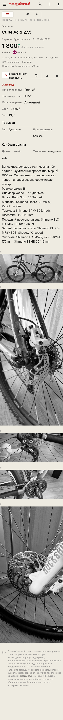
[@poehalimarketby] (27, 14)
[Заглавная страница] (19, 2)
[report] (57, 76)
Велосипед (7, 26)
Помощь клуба (26, 676)
